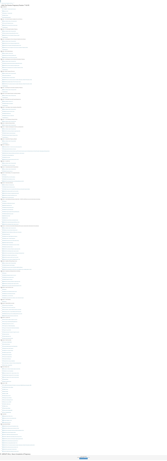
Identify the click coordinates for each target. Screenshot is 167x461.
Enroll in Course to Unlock (83, 458)
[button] (0, 0)
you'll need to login (87, 457)
